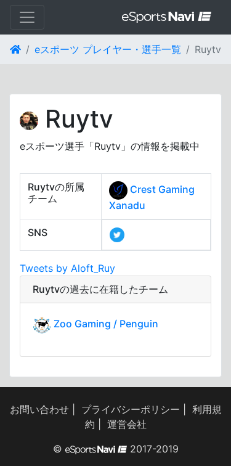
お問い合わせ (39, 409)
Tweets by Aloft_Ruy (67, 268)
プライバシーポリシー (130, 409)
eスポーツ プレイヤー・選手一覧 (107, 49)
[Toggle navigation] (27, 17)
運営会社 (127, 424)
